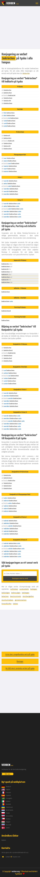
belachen (5, 596)
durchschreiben (7, 600)
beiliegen (33, 589)
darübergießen (28, 596)
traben (15, 604)
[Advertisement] (20, 27)
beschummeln (15, 596)
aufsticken (14, 589)
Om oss (7, 774)
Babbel (4, 840)
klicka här (26, 73)
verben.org (16, 871)
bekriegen (25, 593)
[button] (36, 3)
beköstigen (6, 593)
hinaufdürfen (6, 604)
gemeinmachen (20, 600)
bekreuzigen (15, 593)
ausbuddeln (24, 589)
